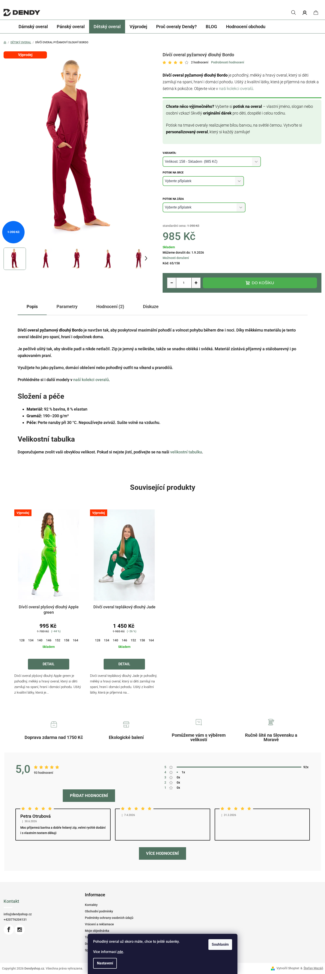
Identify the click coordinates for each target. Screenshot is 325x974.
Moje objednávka (97, 930)
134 (31, 640)
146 (48, 640)
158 (66, 640)
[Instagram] (20, 929)
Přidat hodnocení (89, 795)
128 (22, 640)
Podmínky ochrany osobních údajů (109, 918)
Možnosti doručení (176, 258)
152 (57, 640)
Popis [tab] (32, 306)
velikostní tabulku (186, 452)
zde (120, 952)
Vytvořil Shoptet (288, 968)
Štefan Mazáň (313, 968)
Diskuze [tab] (151, 306)
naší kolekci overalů (236, 88)
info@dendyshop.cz (18, 914)
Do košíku (263, 283)
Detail (49, 664)
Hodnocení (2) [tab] (110, 306)
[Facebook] (9, 929)
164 (75, 640)
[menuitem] (33, 26)
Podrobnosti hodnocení (227, 62)
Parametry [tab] (67, 306)
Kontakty (91, 905)
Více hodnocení (162, 853)
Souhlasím (220, 944)
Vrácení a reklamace (99, 924)
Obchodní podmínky (99, 911)
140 (39, 640)
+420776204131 (15, 919)
